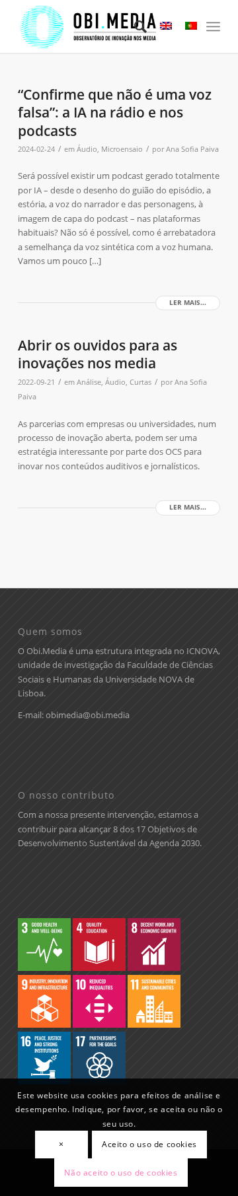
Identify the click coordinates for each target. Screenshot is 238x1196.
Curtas (140, 382)
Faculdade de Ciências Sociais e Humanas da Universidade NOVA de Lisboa (115, 679)
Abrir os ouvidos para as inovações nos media (97, 354)
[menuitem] (134, 26)
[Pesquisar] (134, 26)
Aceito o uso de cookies (149, 1144)
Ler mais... (187, 302)
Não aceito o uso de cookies (120, 1172)
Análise (89, 382)
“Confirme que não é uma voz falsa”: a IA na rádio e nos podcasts (115, 112)
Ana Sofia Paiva (192, 149)
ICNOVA (202, 651)
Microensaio (122, 149)
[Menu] (213, 26)
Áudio (87, 149)
